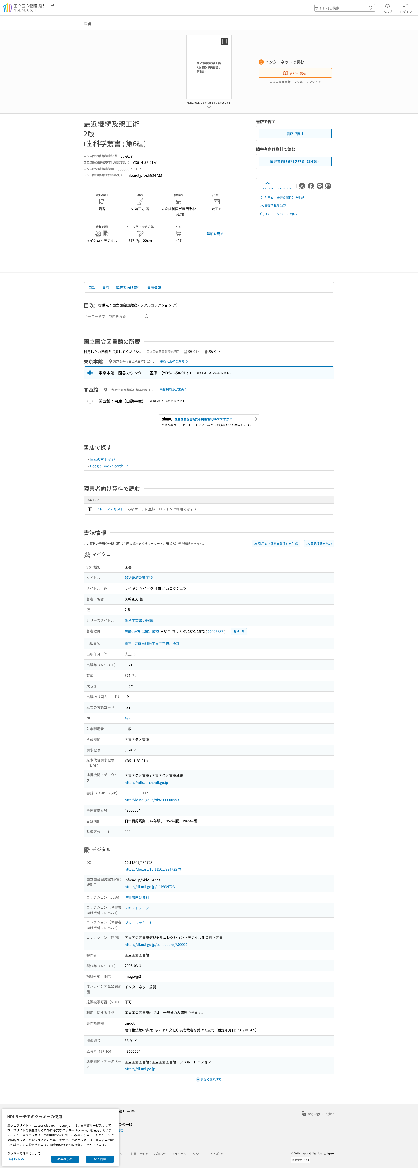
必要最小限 (65, 1159)
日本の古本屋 (101, 459)
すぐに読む (298, 72)
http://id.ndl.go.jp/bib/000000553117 (155, 799)
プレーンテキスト (110, 508)
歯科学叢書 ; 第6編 (139, 620)
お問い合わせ (139, 1153)
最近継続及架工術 (139, 577)
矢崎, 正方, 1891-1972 (142, 631)
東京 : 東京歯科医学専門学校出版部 (152, 643)
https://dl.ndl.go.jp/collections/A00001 (156, 944)
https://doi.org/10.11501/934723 (151, 869)
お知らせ (160, 1153)
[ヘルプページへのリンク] (209, 105)
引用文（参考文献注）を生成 (284, 197)
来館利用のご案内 (172, 361)
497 (128, 718)
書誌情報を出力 (275, 205)
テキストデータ (137, 907)
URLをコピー (285, 188)
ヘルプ (387, 12)
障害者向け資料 (128, 287)
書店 (105, 287)
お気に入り (267, 188)
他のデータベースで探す (281, 214)
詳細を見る (215, 233)
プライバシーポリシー (186, 1153)
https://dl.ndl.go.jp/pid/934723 (150, 886)
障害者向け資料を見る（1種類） (295, 161)
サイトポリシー (217, 1153)
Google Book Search (107, 465)
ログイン (406, 12)
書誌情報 (154, 287)
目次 (92, 287)
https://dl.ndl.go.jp (140, 1068)
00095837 (215, 631)
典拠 (236, 631)
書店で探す (295, 133)
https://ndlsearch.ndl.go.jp (146, 782)
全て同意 (100, 1159)
